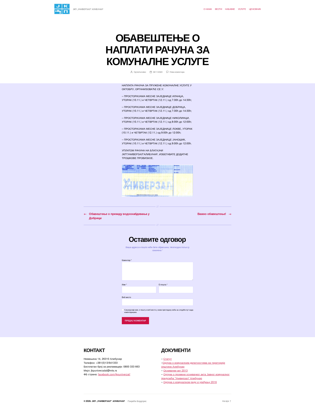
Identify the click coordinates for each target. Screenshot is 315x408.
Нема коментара (177, 72)
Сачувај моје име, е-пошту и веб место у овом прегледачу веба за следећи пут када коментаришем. (158, 311)
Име (124, 284)
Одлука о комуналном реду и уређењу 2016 (190, 382)
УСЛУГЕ (242, 9)
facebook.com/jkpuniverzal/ (114, 374)
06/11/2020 (158, 72)
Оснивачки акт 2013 (175, 370)
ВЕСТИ (218, 9)
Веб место (126, 297)
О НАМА (208, 9)
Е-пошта (163, 284)
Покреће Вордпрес (137, 401)
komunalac (141, 72)
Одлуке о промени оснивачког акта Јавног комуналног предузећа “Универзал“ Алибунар (195, 376)
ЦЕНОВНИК (255, 9)
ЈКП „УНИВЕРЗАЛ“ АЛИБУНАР (108, 401)
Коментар (127, 260)
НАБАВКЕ (230, 9)
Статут (167, 359)
